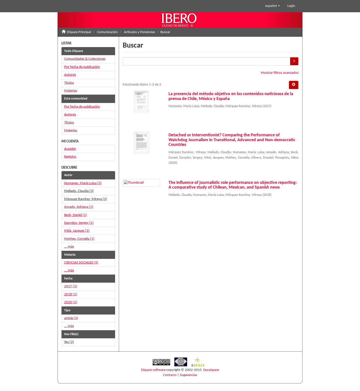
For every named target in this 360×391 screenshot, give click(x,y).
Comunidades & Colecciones (85, 59)
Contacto (170, 375)
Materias (70, 91)
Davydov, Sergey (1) (79, 223)
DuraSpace (211, 370)
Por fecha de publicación (82, 67)
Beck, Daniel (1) (75, 215)
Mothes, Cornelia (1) (79, 239)
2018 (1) (70, 294)
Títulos (69, 83)
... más (69, 247)
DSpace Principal (79, 32)
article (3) (71, 318)
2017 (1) (70, 286)
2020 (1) (70, 302)
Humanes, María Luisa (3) (83, 183)
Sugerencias (188, 375)
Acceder (70, 149)
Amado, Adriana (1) (78, 207)
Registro (70, 157)
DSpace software (153, 370)
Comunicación (107, 32)
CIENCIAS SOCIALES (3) (81, 263)
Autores (70, 75)
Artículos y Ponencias (139, 32)
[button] (273, 6)
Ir (294, 61)
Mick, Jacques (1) (77, 231)
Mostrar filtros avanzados (280, 73)
